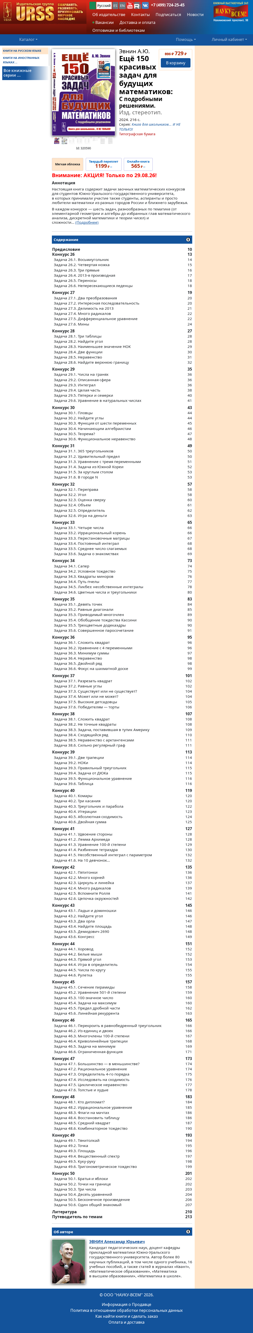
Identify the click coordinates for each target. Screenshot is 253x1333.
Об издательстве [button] (108, 14)
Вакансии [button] (104, 22)
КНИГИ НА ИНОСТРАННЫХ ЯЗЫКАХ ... (21, 60)
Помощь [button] (184, 39)
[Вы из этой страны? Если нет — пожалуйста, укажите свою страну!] (92, 5)
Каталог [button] (27, 39)
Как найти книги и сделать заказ (126, 1316)
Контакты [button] (140, 14)
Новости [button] (195, 14)
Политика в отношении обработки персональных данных (126, 1310)
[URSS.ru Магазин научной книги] (43, 12)
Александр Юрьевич (117, 1241)
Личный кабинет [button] (228, 39)
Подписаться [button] (168, 14)
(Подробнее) (87, 222)
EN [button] (122, 5)
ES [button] (115, 5)
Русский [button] (104, 5)
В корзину (175, 63)
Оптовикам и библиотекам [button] (118, 30)
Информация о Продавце (126, 1304)
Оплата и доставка (126, 1322)
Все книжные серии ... (17, 73)
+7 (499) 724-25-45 (168, 5)
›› (103, 164)
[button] (129, 5)
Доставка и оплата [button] (137, 22)
